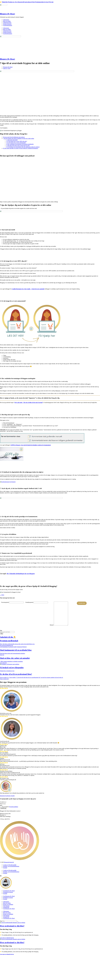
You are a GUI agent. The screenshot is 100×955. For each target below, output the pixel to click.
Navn (5, 602)
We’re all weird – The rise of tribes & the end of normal (28, 402)
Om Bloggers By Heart (9, 890)
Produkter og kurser (8, 892)
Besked (52, 625)
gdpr (1, 805)
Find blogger (6, 905)
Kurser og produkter (8, 904)
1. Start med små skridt (12, 140)
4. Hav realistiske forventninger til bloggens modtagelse (20, 144)
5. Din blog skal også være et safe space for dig (18, 145)
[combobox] (7, 632)
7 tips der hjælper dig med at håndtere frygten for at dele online (18, 138)
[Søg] (17, 921)
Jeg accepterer (10, 806)
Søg (1, 921)
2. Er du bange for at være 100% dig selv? (16, 141)
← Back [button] (2, 595)
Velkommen (6, 19)
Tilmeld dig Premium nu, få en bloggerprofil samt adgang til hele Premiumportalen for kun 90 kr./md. (28, 2)
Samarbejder (6, 907)
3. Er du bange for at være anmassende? (16, 142)
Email (29, 602)
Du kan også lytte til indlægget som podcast (14, 137)
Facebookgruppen (7, 25)
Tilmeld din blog (7, 22)
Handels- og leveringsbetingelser (11, 866)
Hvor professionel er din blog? (12, 926)
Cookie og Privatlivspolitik (9, 865)
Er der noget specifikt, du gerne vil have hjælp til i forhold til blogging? (20, 148)
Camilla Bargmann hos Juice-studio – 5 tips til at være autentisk (28, 289)
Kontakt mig (82, 603)
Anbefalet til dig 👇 (8, 637)
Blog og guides (7, 21)
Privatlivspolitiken (13, 806)
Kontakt (5, 867)
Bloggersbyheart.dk (9, 862)
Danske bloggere (7, 24)
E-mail (2, 802)
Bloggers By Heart (7, 14)
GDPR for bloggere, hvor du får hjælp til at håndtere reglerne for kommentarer (30, 445)
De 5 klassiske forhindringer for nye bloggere (21, 573)
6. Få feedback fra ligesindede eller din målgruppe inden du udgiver (23, 147)
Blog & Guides (7, 903)
